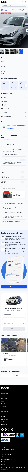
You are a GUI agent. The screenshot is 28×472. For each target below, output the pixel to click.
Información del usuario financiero (8, 456)
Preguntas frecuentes (5, 403)
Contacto (3, 416)
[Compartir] (23, 136)
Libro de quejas (4, 419)
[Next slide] (26, 85)
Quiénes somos (4, 411)
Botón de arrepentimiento (6, 461)
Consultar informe (10, 128)
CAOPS (2, 421)
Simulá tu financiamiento (14, 286)
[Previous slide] (2, 85)
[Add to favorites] (24, 339)
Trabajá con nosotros (5, 414)
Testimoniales (4, 406)
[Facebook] (2, 429)
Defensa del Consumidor (6, 459)
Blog (2, 408)
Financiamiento (4, 396)
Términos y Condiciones (6, 454)
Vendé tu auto (4, 398)
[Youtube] (9, 429)
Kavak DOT (4, 68)
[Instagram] (6, 429)
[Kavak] (3, 2)
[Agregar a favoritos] (26, 136)
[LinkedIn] (12, 429)
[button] (22, 160)
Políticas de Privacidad (6, 452)
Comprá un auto (4, 393)
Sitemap (3, 464)
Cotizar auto (14, 328)
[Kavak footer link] (5, 389)
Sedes (2, 401)
